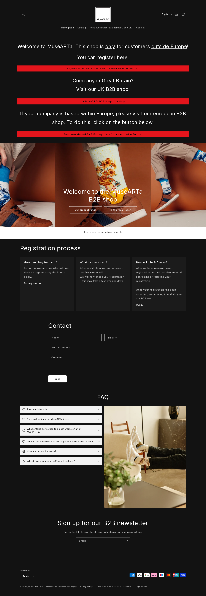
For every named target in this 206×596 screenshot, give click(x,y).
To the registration (120, 209)
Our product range (85, 209)
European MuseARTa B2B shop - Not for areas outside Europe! (103, 134)
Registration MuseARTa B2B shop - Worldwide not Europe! (103, 68)
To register (30, 283)
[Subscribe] (126, 540)
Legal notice (141, 587)
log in (139, 304)
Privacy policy (86, 587)
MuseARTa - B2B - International (42, 587)
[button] (23, 14)
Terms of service (103, 587)
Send (57, 378)
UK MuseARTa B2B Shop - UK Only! (103, 101)
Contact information (123, 587)
